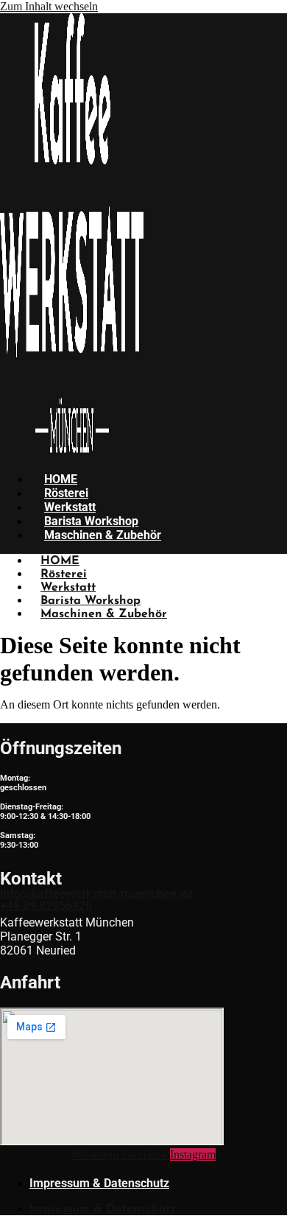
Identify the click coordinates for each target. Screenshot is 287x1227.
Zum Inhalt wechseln (49, 6)
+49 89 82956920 (46, 906)
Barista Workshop (91, 521)
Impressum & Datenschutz (99, 1183)
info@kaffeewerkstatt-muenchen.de (97, 894)
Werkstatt (70, 507)
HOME (60, 479)
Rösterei (66, 493)
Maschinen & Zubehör (102, 535)
